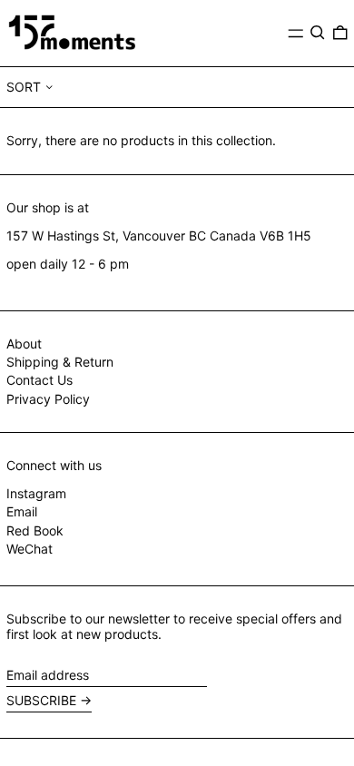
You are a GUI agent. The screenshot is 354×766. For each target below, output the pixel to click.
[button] (318, 32)
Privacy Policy (48, 399)
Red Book (35, 531)
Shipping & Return (59, 361)
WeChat (29, 549)
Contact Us (39, 380)
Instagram (36, 493)
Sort (23, 86)
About (24, 343)
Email (21, 512)
